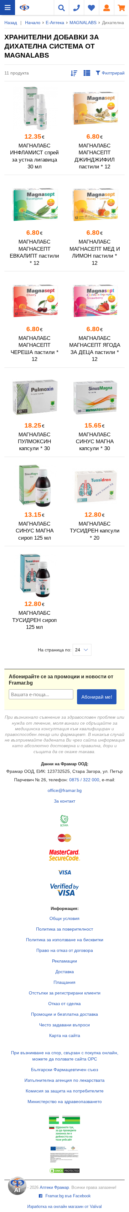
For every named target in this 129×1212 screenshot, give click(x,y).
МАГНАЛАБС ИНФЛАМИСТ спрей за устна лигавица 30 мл (34, 156)
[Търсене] (61, 7)
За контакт (64, 801)
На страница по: (55, 649)
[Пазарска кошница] (121, 7)
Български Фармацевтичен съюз (64, 1069)
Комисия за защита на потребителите (65, 1090)
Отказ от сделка (64, 1003)
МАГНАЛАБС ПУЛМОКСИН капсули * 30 (34, 442)
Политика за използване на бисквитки (64, 939)
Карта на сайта (64, 1035)
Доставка (64, 971)
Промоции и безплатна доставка (64, 1014)
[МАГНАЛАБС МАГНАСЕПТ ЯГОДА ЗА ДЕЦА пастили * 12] (94, 301)
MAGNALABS (83, 22)
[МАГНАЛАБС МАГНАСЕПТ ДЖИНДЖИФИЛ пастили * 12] (94, 108)
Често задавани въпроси (64, 1024)
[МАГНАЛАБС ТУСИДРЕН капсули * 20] (94, 486)
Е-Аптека (55, 22)
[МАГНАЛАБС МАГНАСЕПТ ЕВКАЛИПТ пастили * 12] (34, 204)
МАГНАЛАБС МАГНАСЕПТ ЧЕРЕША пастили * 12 (35, 348)
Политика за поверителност (64, 929)
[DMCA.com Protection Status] (64, 1172)
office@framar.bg (65, 790)
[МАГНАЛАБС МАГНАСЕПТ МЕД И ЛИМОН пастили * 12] (94, 204)
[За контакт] (76, 7)
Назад (10, 22)
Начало (32, 22)
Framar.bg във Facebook (67, 1196)
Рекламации (64, 960)
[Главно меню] (7, 7)
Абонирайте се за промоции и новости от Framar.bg (61, 680)
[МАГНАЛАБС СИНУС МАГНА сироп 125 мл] (34, 486)
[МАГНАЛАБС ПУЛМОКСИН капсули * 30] (34, 397)
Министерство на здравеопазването (65, 1101)
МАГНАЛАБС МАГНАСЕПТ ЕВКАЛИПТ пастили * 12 (34, 252)
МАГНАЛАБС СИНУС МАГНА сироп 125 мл (35, 531)
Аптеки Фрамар (54, 1187)
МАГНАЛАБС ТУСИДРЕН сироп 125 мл (34, 620)
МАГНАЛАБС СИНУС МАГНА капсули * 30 (95, 442)
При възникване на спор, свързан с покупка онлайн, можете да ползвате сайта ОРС (64, 1055)
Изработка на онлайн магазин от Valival (64, 1206)
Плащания (64, 982)
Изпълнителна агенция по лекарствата (64, 1080)
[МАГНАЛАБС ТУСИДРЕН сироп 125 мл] (34, 576)
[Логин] (106, 7)
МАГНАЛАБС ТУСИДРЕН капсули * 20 (95, 531)
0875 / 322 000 (84, 779)
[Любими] (91, 7)
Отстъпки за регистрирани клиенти (65, 992)
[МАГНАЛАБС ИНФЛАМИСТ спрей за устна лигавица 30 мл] (34, 108)
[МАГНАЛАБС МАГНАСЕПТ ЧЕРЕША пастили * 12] (34, 301)
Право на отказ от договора (64, 950)
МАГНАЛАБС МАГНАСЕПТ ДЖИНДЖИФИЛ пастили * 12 (95, 156)
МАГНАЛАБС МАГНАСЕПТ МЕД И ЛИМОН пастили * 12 (95, 252)
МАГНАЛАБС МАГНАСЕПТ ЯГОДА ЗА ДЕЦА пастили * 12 (94, 348)
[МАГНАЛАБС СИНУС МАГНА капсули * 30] (94, 397)
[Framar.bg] (24, 7)
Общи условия (64, 918)
